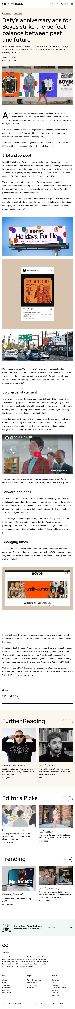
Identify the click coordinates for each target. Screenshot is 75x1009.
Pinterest (54, 999)
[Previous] (63, 726)
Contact (5, 986)
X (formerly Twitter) (58, 991)
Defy (15, 168)
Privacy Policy (32, 986)
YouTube (54, 988)
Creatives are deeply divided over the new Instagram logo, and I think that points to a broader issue (54, 898)
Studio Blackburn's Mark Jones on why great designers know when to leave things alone (53, 776)
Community (6, 988)
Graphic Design (52, 892)
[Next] (68, 726)
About (4, 983)
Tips (40, 835)
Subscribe (54, 4)
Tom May (13, 57)
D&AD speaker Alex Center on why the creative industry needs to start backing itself (18, 776)
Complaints (31, 991)
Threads (54, 996)
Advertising (18, 13)
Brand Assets (7, 996)
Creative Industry (17, 770)
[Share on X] (4, 701)
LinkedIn (54, 994)
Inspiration (7, 13)
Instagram (54, 983)
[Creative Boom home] (12, 4)
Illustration (18, 834)
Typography (18, 898)
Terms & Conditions (33, 983)
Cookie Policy (32, 988)
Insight (6, 770)
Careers (50, 770)
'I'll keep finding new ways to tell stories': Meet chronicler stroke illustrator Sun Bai (16, 840)
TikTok (53, 986)
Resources (7, 898)
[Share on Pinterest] (11, 701)
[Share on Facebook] (17, 701)
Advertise (5, 994)
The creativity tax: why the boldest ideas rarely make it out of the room (54, 840)
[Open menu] (70, 4)
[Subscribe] (69, 931)
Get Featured (7, 991)
